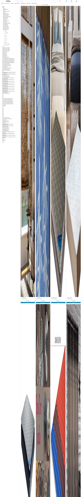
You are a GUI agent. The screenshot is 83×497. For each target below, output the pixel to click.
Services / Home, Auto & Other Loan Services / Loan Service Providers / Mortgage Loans (8, 81)
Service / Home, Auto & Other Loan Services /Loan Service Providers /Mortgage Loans (8, 79)
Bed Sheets (6, 31)
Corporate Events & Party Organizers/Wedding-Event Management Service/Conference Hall (8, 72)
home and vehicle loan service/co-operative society (7, 98)
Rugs (5, 34)
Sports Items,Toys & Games (6, 27)
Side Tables (6, 35)
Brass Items (4, 12)
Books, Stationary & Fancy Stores (6, 11)
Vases (5, 37)
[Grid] (46, 4)
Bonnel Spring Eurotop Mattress (54, 297)
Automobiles (12, 3)
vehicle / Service (4, 139)
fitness (3, 96)
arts (2, 94)
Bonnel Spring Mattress (69, 297)
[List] (47, 4)
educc (2, 95)
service (3, 111)
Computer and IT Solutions (5, 15)
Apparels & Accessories (17, 3)
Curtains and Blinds (6, 32)
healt (2, 97)
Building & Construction (34, 3)
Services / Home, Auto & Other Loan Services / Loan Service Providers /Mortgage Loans (8, 84)
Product (3, 7)
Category (2, 3)
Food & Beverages (28, 3)
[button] (43, 4)
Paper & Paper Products (5, 25)
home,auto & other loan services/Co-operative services (7, 101)
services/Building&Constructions (5, 129)
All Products (3, 6)
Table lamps (6, 36)
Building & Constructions (5, 13)
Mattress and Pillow (6, 33)
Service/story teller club (4, 56)
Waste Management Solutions (6, 28)
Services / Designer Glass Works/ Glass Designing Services (8, 62)
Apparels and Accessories (5, 9)
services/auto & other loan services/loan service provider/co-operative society (8, 133)
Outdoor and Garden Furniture (6, 45)
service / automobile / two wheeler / (5, 117)
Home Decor (5, 30)
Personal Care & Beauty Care (6, 26)
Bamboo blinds (23, 297)
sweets (3, 138)
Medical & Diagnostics (23, 3)
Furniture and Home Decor (5, 29)
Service (3, 46)
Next (41, 4)
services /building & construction (5, 127)
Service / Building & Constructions (5, 75)
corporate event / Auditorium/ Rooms (6, 63)
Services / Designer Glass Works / (5, 57)
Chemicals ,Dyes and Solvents (6, 14)
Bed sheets (39, 297)
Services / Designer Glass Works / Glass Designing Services (8, 58)
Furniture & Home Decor (7, 3)
